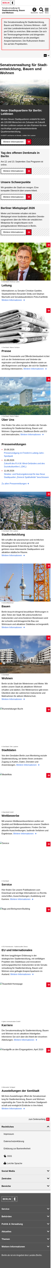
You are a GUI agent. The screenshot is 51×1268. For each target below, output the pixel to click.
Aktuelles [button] (6, 1231)
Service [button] (5, 1209)
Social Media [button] (8, 1171)
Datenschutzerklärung (14, 1141)
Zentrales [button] (6, 1178)
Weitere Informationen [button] (13, 1246)
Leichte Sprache (14, 1163)
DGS (9, 1156)
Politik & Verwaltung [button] (12, 1224)
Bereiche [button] (6, 1186)
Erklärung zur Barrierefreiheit (17, 1148)
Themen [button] (6, 1239)
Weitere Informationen (13, 142)
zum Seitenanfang (37, 1119)
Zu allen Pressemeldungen (14, 483)
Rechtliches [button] (8, 1127)
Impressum (9, 1134)
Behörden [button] (7, 1216)
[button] (46, 55)
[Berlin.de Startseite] (8, 3)
